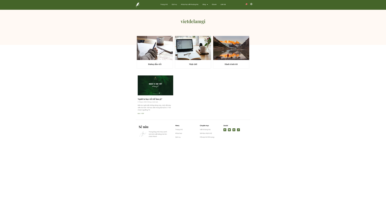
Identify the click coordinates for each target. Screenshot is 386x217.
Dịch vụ (174, 4)
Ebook (214, 4)
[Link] (238, 129)
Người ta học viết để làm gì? (150, 99)
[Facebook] (224, 129)
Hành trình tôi (231, 64)
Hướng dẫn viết (155, 64)
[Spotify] (234, 129)
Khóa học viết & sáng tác (190, 4)
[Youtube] (229, 129)
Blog (204, 4)
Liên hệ (223, 4)
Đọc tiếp (141, 113)
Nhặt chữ (193, 64)
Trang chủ (164, 4)
